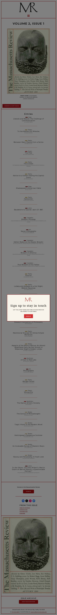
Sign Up (28, 316)
